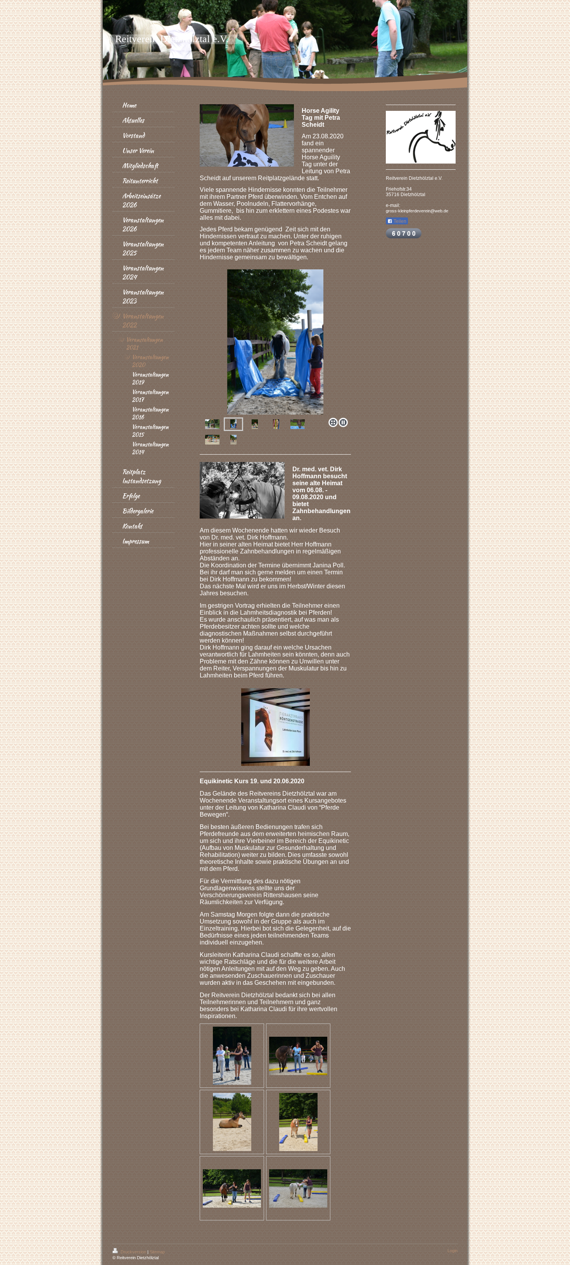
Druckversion (133, 1251)
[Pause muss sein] (232, 1122)
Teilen (399, 221)
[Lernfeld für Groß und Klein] (298, 1188)
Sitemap (157, 1251)
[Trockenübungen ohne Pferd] (232, 1056)
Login (452, 1250)
